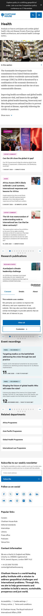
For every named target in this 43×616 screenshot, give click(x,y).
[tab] (10, 251)
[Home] (8, 15)
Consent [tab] (7, 291)
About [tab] (35, 291)
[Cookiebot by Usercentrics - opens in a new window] (30, 285)
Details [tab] (21, 291)
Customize (20, 329)
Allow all (21, 323)
